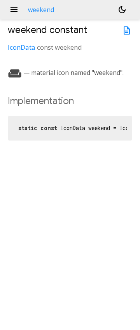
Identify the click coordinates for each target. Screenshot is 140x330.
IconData (21, 47)
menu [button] (14, 9)
